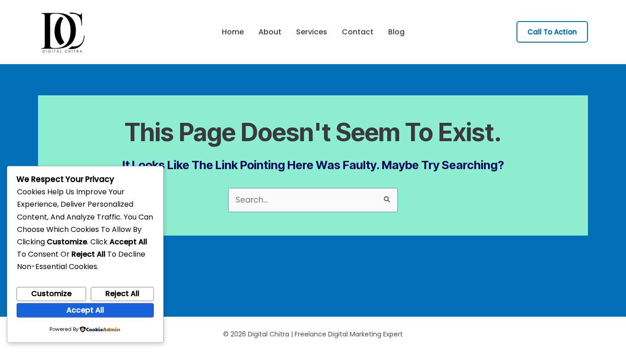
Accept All (85, 310)
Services (311, 32)
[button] (552, 32)
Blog (396, 32)
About (269, 32)
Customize (51, 293)
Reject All (122, 293)
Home (233, 32)
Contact (357, 32)
